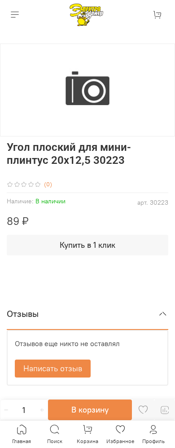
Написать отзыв (52, 368)
